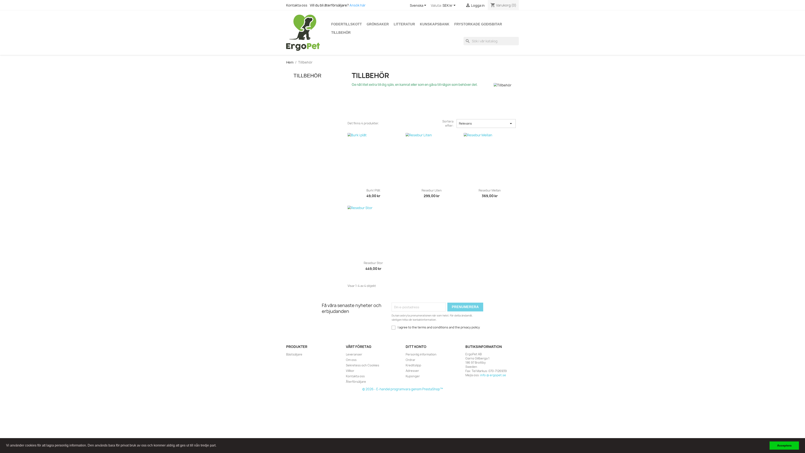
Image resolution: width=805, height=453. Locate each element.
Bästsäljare (294, 354)
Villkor (350, 371)
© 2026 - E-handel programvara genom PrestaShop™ (402, 389)
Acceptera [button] (784, 445)
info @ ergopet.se (493, 375)
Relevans (486, 123)
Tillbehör (341, 32)
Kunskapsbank (434, 24)
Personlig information (421, 354)
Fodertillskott (346, 24)
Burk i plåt (373, 190)
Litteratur (404, 24)
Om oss (351, 360)
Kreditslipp (413, 365)
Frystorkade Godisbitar (478, 24)
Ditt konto (416, 346)
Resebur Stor (373, 263)
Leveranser (354, 354)
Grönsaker (378, 24)
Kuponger (413, 376)
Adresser (412, 371)
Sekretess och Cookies (362, 365)
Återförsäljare (356, 382)
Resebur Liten (432, 190)
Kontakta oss (296, 5)
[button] (217, 445)
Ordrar (410, 360)
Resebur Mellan (490, 190)
